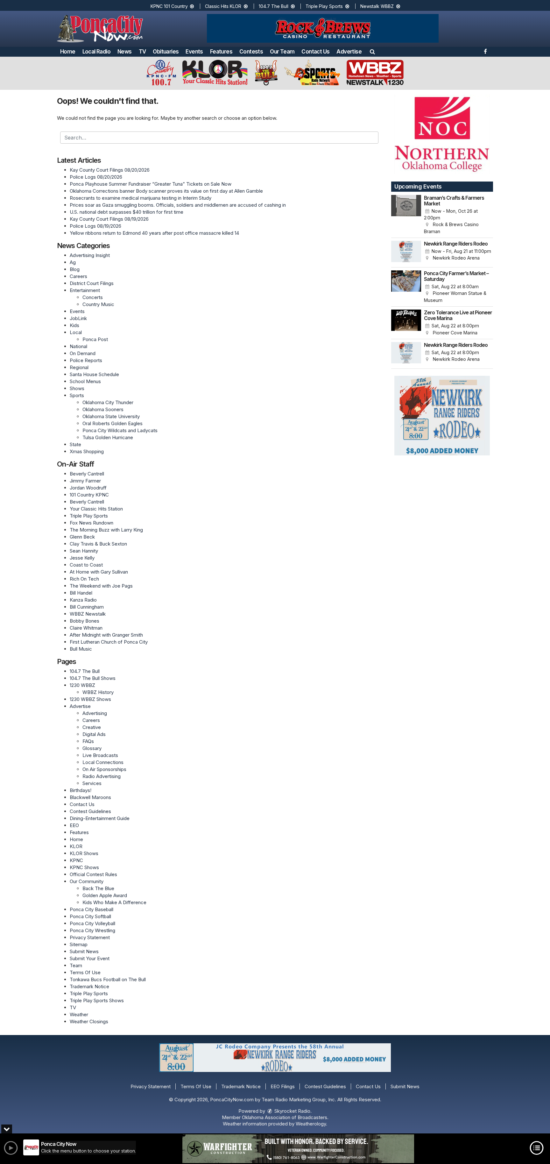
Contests (251, 51)
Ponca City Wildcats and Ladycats (120, 430)
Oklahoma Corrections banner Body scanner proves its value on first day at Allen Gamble (166, 191)
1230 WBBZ (82, 685)
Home (67, 51)
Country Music (98, 304)
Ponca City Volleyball (92, 923)
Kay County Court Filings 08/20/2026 (110, 170)
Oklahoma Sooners (102, 409)
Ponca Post (95, 339)
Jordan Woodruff (88, 488)
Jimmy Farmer (85, 481)
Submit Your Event (89, 958)
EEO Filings (283, 1086)
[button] (372, 51)
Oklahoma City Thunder (107, 402)
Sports (77, 395)
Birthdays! (80, 790)
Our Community (86, 881)
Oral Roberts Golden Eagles (112, 423)
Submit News (84, 951)
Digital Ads (94, 734)
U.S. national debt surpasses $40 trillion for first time (126, 212)
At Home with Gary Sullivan (99, 572)
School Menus (85, 381)
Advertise (349, 51)
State (75, 444)
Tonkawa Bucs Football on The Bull (108, 979)
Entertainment (85, 290)
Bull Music (81, 649)
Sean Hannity (84, 551)
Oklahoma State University (111, 416)
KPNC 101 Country (170, 6)
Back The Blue (98, 888)
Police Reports (86, 360)
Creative (91, 727)
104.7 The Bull (274, 6)
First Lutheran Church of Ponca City (109, 642)
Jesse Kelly (82, 558)
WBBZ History (98, 692)
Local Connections (102, 762)
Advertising (94, 713)
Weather (79, 1014)
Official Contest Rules (93, 874)
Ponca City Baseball (91, 909)
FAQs (88, 741)
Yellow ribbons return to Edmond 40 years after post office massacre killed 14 (154, 233)
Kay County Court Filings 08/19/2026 (109, 219)
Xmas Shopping (87, 451)
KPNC (76, 860)
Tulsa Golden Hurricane (107, 437)
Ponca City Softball (90, 916)
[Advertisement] (323, 28)
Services (92, 783)
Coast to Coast (86, 565)
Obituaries (166, 51)
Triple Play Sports (325, 6)
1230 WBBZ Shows (90, 699)
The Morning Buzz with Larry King (106, 530)
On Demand (82, 353)
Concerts (92, 297)
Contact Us (315, 51)
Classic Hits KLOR (224, 6)
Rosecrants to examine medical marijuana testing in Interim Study (140, 198)
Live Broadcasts (100, 755)
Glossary (92, 748)
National (78, 346)
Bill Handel (81, 593)
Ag (73, 262)
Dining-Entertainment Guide (100, 818)
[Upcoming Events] (406, 215)
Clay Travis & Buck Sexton (98, 544)
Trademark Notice (89, 986)
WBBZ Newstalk (88, 614)
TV (142, 51)
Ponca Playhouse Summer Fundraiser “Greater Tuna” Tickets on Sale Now (150, 184)
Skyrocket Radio (291, 1111)
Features (221, 51)
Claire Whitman (86, 628)
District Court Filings (92, 283)
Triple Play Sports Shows (97, 1000)
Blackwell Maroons (90, 797)
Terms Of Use (85, 972)
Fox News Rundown (91, 523)
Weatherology (311, 1124)
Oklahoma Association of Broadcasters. (285, 1117)
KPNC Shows (84, 867)
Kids (74, 325)
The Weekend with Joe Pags (101, 586)
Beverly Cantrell (87, 474)
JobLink (78, 318)
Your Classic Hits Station (96, 509)
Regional (79, 367)
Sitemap (79, 944)
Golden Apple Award (104, 895)
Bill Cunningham (87, 607)
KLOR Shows (84, 853)
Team (76, 965)
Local (76, 332)
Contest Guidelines (90, 811)
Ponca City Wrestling (92, 930)
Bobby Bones (84, 621)
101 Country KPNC (89, 495)
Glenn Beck (82, 537)
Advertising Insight (90, 255)
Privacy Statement (90, 937)
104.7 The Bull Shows (93, 678)
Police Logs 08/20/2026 (96, 177)
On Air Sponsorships (104, 769)
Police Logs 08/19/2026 (95, 226)
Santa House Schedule (94, 374)
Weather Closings (89, 1021)
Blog (75, 269)
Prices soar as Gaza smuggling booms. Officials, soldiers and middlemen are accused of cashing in (178, 205)
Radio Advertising (101, 776)
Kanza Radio (83, 600)
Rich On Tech (84, 579)
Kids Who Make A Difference (114, 902)
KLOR (76, 846)
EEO (74, 825)
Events (194, 51)
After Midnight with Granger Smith (106, 635)
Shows (77, 388)
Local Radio (96, 51)
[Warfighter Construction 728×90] (298, 1148)
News (124, 51)
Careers (78, 276)
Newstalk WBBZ (377, 6)
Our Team (282, 51)
